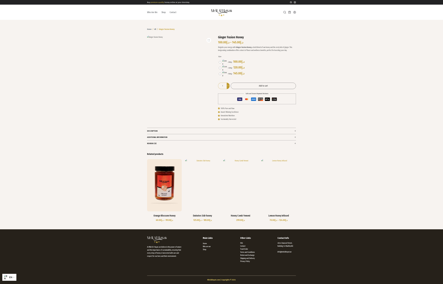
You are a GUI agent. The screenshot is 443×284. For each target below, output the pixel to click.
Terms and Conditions (247, 252)
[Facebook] (291, 2)
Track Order (244, 249)
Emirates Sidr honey (202, 215)
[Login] (294, 12)
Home (205, 243)
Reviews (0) (151, 143)
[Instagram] (295, 2)
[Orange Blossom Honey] (164, 185)
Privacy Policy (245, 261)
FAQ (241, 243)
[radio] (232, 62)
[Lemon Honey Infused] (278, 185)
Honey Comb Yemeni (240, 215)
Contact (173, 12)
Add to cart (263, 86)
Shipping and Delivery (247, 258)
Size (219, 57)
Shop (163, 12)
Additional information (157, 137)
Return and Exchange (247, 255)
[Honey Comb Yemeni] (240, 185)
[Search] (284, 12)
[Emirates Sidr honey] (202, 185)
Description (152, 131)
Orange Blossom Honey (164, 215)
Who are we (152, 12)
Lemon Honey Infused (278, 215)
